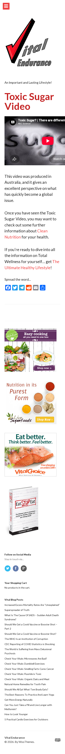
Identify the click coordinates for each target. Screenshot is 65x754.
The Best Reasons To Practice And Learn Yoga (29, 694)
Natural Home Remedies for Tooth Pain (25, 684)
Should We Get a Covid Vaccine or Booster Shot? (30, 633)
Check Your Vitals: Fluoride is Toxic (23, 673)
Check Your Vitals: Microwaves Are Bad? (26, 658)
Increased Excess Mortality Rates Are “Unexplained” (32, 604)
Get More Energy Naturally (19, 699)
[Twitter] (8, 569)
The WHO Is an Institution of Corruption (26, 638)
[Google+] (24, 569)
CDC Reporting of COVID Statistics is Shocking (30, 644)
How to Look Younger (16, 714)
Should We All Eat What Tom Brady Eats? (26, 689)
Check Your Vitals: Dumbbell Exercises (25, 663)
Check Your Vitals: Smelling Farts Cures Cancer (29, 668)
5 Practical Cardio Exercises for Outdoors (26, 719)
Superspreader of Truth (17, 609)
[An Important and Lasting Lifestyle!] (29, 42)
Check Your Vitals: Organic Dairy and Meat (27, 679)
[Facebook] (16, 569)
